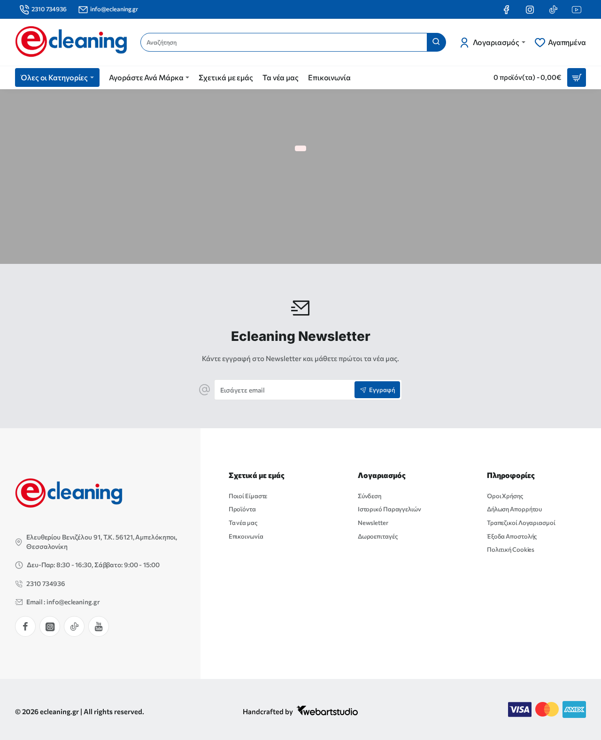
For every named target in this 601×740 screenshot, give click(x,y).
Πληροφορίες (511, 474)
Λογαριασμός (382, 474)
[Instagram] (49, 626)
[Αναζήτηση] (436, 42)
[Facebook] (25, 626)
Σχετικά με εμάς (257, 474)
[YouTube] (98, 626)
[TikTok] (74, 626)
